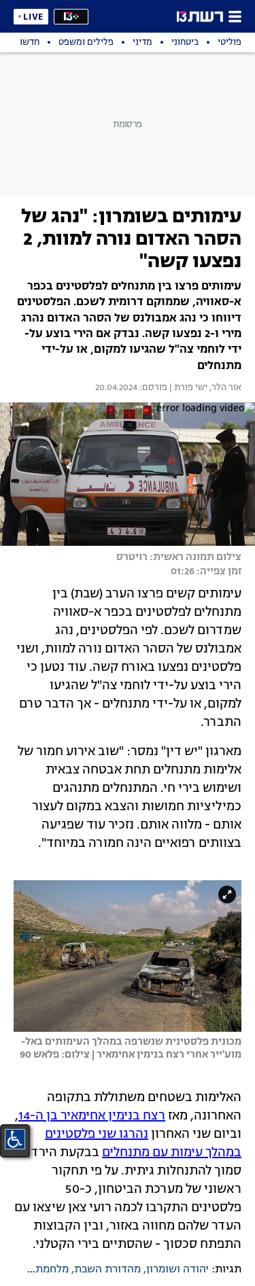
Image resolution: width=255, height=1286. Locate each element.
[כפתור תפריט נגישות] (15, 1139)
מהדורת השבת (107, 1269)
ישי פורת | (187, 388)
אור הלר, (224, 388)
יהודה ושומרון (177, 1269)
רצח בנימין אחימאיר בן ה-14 (91, 1116)
